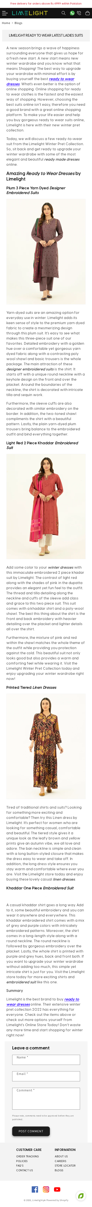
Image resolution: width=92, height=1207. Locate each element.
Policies (22, 1161)
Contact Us (24, 1170)
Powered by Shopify (57, 1200)
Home (6, 23)
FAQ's (19, 1165)
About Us (61, 1156)
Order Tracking (27, 1156)
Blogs (18, 23)
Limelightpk (39, 1200)
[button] (7, 13)
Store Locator (65, 1165)
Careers (60, 1161)
